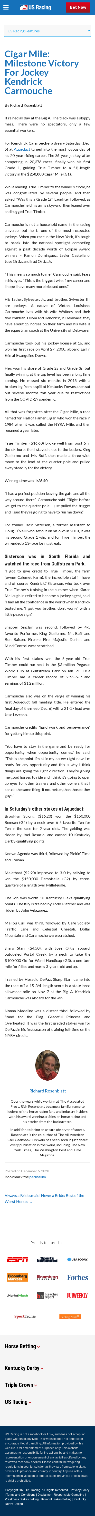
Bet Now (78, 7)
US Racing (33, 1490)
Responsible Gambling (69, 1494)
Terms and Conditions (20, 1494)
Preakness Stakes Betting (22, 1499)
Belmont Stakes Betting (56, 1499)
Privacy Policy (80, 1490)
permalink (37, 1176)
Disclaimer (45, 1494)
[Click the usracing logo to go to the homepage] (35, 7)
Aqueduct (22, 149)
